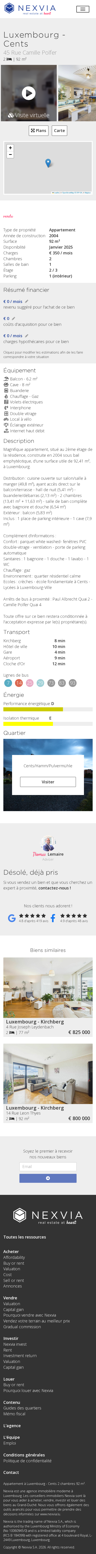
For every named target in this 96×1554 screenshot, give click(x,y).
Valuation (11, 1268)
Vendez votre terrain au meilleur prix (36, 1321)
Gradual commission (22, 1326)
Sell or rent (13, 1280)
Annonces (12, 1286)
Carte (59, 130)
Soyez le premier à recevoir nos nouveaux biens (48, 1154)
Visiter (48, 781)
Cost (7, 1274)
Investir (10, 1338)
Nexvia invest (15, 1344)
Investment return (20, 1355)
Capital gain (13, 1309)
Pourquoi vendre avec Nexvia (29, 1315)
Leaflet (56, 192)
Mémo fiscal (14, 1413)
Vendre (10, 1297)
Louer (9, 1379)
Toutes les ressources (24, 1237)
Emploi (9, 1443)
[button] (48, 163)
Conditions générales (24, 1455)
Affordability (14, 1257)
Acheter (11, 1251)
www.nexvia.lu (50, 1514)
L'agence (12, 1425)
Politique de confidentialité (27, 1460)
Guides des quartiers (22, 1408)
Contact (11, 1472)
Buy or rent (13, 1263)
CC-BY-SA (78, 192)
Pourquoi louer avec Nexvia (28, 1390)
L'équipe (11, 1437)
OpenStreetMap (68, 192)
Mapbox (88, 192)
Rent (7, 1350)
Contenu (11, 1402)
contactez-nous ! (54, 888)
